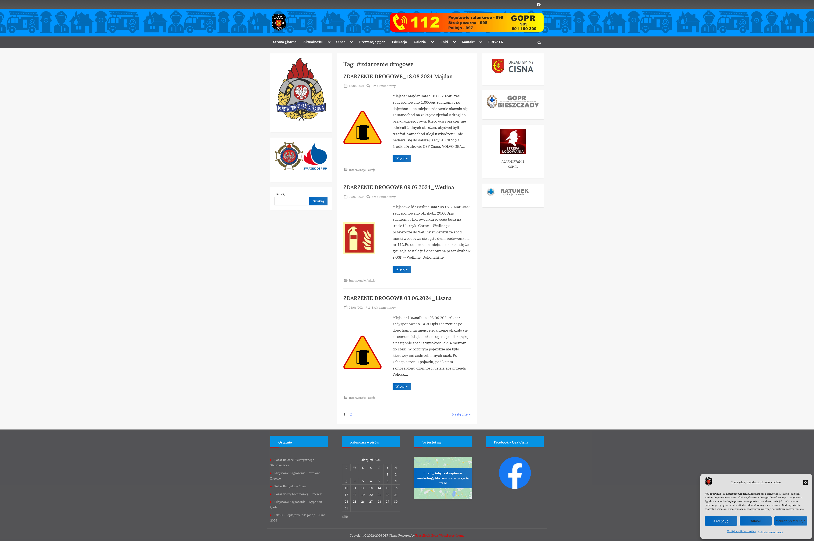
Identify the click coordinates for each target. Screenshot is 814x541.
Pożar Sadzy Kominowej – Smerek (298, 494)
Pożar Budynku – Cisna (290, 486)
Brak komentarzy (384, 86)
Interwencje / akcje (362, 170)
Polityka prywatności (770, 532)
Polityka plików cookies (741, 531)
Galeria (420, 41)
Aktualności (313, 41)
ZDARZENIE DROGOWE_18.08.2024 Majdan (398, 76)
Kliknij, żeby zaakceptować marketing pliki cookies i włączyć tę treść (443, 478)
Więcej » (403, 159)
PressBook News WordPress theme (439, 535)
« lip (345, 516)
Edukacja (399, 41)
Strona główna (285, 41)
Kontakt (468, 41)
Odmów (755, 521)
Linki (443, 41)
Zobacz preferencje (790, 521)
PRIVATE (495, 41)
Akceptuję (720, 521)
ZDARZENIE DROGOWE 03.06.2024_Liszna (397, 298)
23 (395, 495)
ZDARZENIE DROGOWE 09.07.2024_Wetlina (398, 187)
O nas (340, 41)
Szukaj (280, 194)
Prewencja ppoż (372, 41)
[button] (805, 482)
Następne (460, 414)
